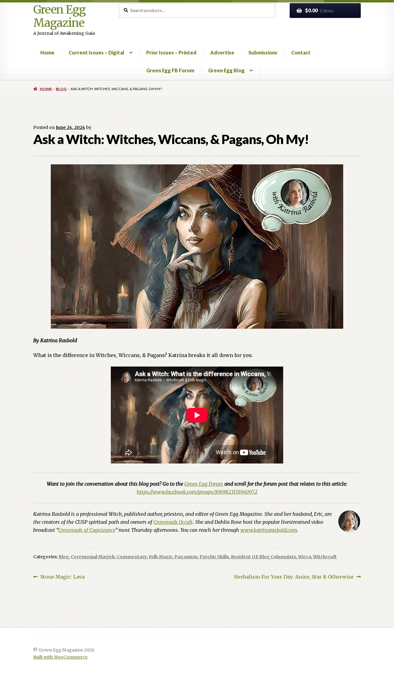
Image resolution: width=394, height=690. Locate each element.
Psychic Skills (214, 557)
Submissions (262, 52)
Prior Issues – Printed (171, 52)
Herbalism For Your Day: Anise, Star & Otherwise (294, 577)
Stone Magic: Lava (62, 577)
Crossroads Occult (173, 522)
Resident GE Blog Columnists (263, 557)
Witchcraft (325, 557)
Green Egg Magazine (59, 16)
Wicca (304, 557)
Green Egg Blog (226, 70)
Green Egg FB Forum (170, 70)
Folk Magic (161, 557)
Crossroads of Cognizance (86, 530)
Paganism (186, 557)
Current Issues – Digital (96, 52)
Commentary (132, 557)
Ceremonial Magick (93, 557)
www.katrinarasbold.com (268, 530)
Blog (61, 88)
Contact (301, 52)
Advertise (222, 52)
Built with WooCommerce (60, 657)
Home (47, 52)
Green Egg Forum (203, 484)
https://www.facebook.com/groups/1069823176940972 (197, 492)
